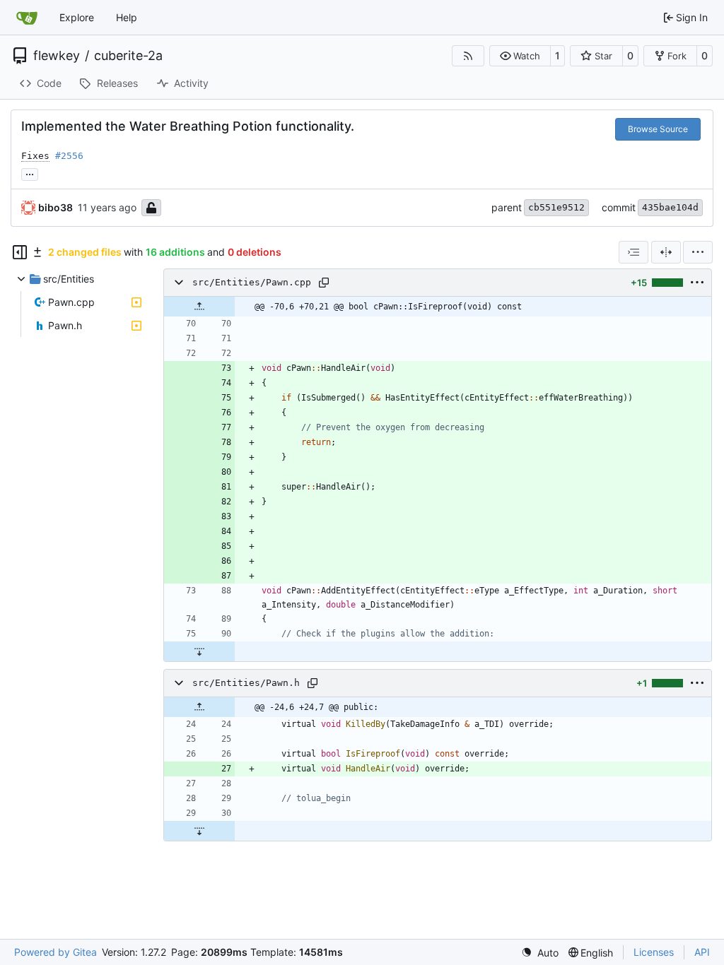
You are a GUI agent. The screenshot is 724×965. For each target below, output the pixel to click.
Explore (76, 17)
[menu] (698, 252)
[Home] (27, 17)
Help (126, 17)
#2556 (69, 155)
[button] (520, 55)
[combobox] (633, 252)
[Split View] (666, 252)
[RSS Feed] (468, 55)
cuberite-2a (128, 56)
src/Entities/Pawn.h (246, 682)
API (702, 952)
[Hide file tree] (20, 252)
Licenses (654, 952)
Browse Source (658, 129)
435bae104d (670, 207)
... (29, 172)
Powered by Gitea (55, 952)
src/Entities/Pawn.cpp (251, 282)
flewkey (56, 56)
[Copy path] (324, 282)
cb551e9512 (556, 207)
